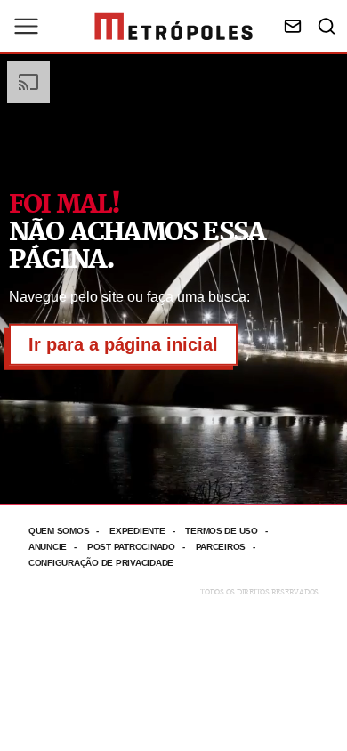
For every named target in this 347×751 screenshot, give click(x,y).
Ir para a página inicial (123, 344)
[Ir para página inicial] (173, 26)
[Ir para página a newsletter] (293, 26)
